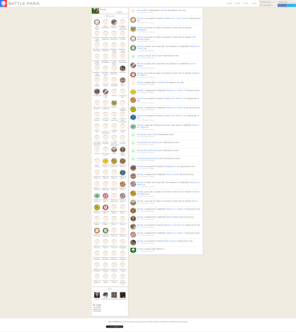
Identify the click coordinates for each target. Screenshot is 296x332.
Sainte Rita (142, 150)
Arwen (149, 134)
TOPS (246, 3)
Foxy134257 (142, 142)
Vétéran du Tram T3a (175, 18)
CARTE (229, 3)
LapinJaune (142, 56)
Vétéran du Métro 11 (175, 209)
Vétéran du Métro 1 (175, 90)
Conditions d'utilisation (169, 322)
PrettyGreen (143, 158)
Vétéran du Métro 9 (175, 108)
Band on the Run (173, 225)
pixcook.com (143, 322)
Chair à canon (172, 174)
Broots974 (142, 10)
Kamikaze (141, 30)
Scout (195, 201)
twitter (291, 5)
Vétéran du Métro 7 (175, 233)
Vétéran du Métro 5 (174, 98)
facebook (282, 5)
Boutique (183, 322)
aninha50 (160, 82)
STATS (237, 3)
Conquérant (170, 166)
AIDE (255, 3)
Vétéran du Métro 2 (174, 116)
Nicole (103, 9)
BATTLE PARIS (24, 3)
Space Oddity (172, 217)
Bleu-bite (169, 241)
